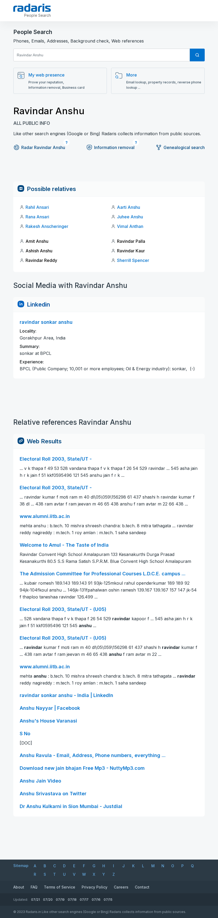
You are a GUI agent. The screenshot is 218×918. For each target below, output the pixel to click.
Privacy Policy (94, 887)
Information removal (114, 147)
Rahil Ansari (37, 207)
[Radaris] (32, 8)
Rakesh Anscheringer (47, 226)
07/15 (108, 900)
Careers (121, 887)
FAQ (34, 887)
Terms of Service (59, 887)
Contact (142, 887)
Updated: (20, 900)
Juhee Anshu (130, 216)
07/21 (35, 900)
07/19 (60, 900)
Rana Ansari (37, 216)
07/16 (96, 900)
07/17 (84, 900)
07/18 (72, 900)
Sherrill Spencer (133, 260)
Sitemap (20, 865)
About (18, 887)
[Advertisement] (109, 169)
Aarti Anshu (128, 207)
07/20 (48, 900)
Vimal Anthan (130, 226)
